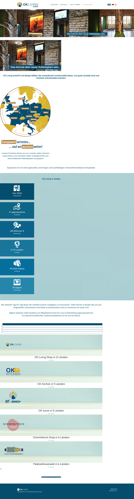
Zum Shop (51, 360)
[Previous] (0, 469)
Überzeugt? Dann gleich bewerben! (51, 477)
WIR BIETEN (54, 4)
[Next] (1, 469)
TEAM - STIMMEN (75, 4)
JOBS (109, 4)
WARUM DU (63, 4)
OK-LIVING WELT (88, 4)
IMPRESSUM (114, 489)
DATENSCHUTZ (113, 490)
